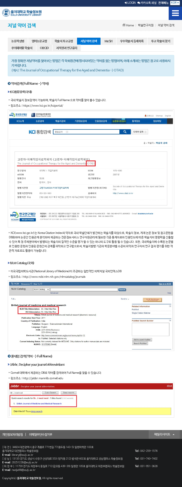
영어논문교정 (39, 41)
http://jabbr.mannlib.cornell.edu (43, 378)
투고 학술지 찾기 (160, 41)
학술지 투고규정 (64, 41)
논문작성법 (17, 41)
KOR (174, 2)
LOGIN (131, 3)
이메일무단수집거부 (40, 434)
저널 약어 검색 (89, 41)
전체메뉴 (163, 3)
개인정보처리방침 (12, 434)
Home (130, 25)
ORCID (44, 48)
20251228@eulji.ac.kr (25, 462)
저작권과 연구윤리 (66, 48)
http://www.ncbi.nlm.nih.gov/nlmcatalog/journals (54, 277)
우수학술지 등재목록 (132, 41)
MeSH (109, 41)
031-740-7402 (149, 458)
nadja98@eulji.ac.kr (24, 470)
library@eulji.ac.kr (22, 455)
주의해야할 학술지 (21, 48)
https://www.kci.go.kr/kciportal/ (43, 106)
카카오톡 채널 (148, 3)
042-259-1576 (149, 451)
